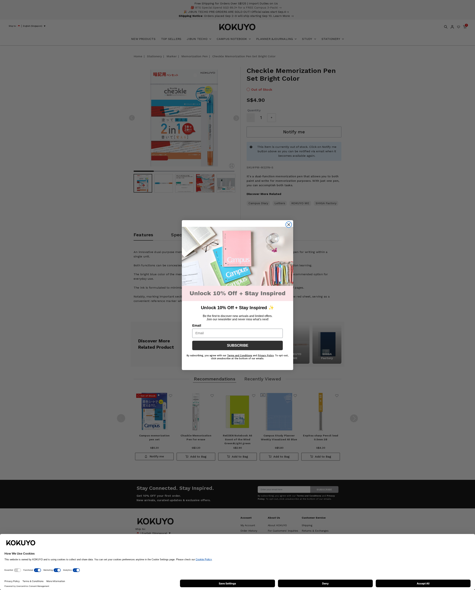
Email (196, 325)
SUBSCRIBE (237, 345)
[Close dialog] (289, 225)
